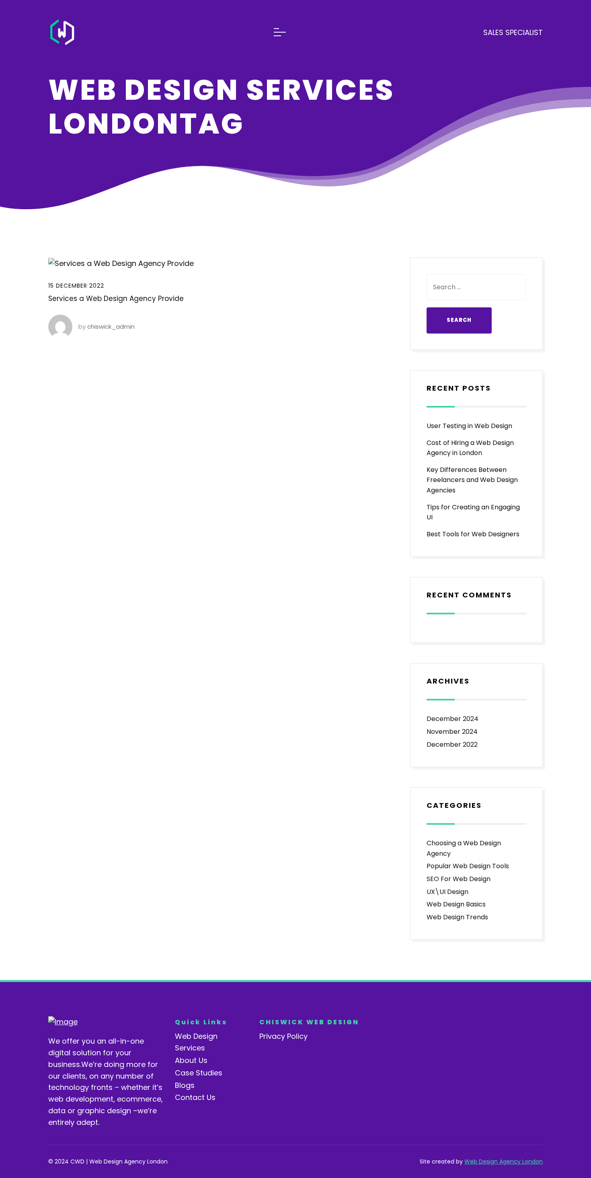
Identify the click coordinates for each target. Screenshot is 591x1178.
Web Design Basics (456, 904)
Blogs (185, 1085)
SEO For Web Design (458, 879)
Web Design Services (196, 1042)
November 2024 (452, 731)
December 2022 (452, 744)
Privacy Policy (283, 1036)
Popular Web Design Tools (468, 866)
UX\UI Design (447, 891)
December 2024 (452, 718)
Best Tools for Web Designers (473, 534)
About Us (191, 1060)
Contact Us (195, 1097)
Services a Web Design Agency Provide (116, 298)
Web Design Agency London (503, 1161)
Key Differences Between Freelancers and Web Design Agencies (472, 480)
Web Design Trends (457, 917)
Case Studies (198, 1073)
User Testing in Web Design (469, 425)
